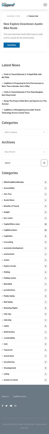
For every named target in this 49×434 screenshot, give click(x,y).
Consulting (25, 242)
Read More (11, 45)
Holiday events (25, 278)
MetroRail (25, 284)
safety (25, 326)
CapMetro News (25, 230)
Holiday (25, 272)
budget (25, 212)
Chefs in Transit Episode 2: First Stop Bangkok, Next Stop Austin (22, 93)
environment (25, 254)
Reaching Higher (25, 308)
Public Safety (25, 296)
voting (25, 374)
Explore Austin (25, 266)
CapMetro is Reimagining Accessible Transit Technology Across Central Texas (21, 111)
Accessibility (25, 188)
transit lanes (25, 356)
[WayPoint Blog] (8, 5)
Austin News (25, 200)
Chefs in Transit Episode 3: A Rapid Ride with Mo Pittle (22, 75)
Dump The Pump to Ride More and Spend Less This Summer (24, 102)
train (25, 344)
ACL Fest (25, 194)
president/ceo (25, 290)
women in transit (25, 380)
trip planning (25, 362)
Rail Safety (25, 302)
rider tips (25, 314)
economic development (25, 248)
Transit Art (25, 350)
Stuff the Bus (25, 332)
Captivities (25, 236)
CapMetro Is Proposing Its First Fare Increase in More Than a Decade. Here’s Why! (23, 84)
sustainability (25, 338)
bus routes (25, 218)
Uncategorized (25, 368)
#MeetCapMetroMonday (25, 182)
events (25, 260)
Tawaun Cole (33, 16)
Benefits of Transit (25, 206)
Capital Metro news (25, 224)
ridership (25, 320)
